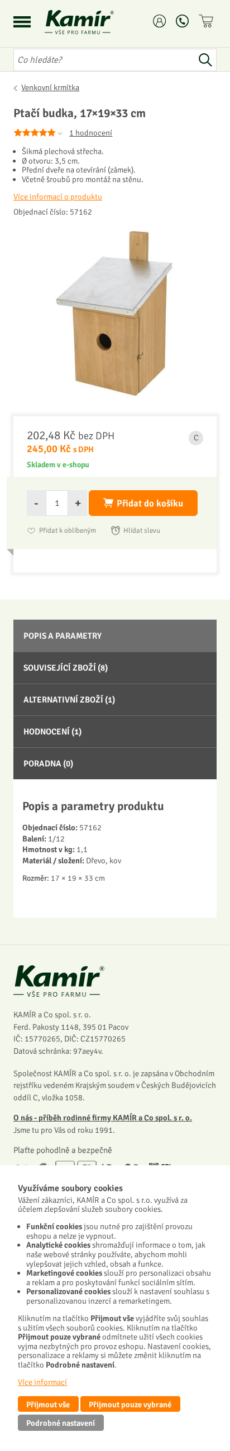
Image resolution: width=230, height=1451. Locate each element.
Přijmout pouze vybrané (130, 1404)
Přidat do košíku (150, 503)
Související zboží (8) (65, 668)
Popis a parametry (62, 636)
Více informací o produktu (57, 197)
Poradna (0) (48, 764)
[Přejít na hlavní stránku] (93, 22)
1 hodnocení (90, 133)
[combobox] (103, 60)
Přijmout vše (48, 1404)
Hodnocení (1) (52, 732)
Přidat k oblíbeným (67, 530)
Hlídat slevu (141, 530)
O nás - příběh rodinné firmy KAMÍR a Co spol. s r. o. (102, 1118)
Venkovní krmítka (50, 87)
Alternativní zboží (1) (69, 700)
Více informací (42, 1382)
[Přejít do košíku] (208, 21)
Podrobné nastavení (60, 1423)
